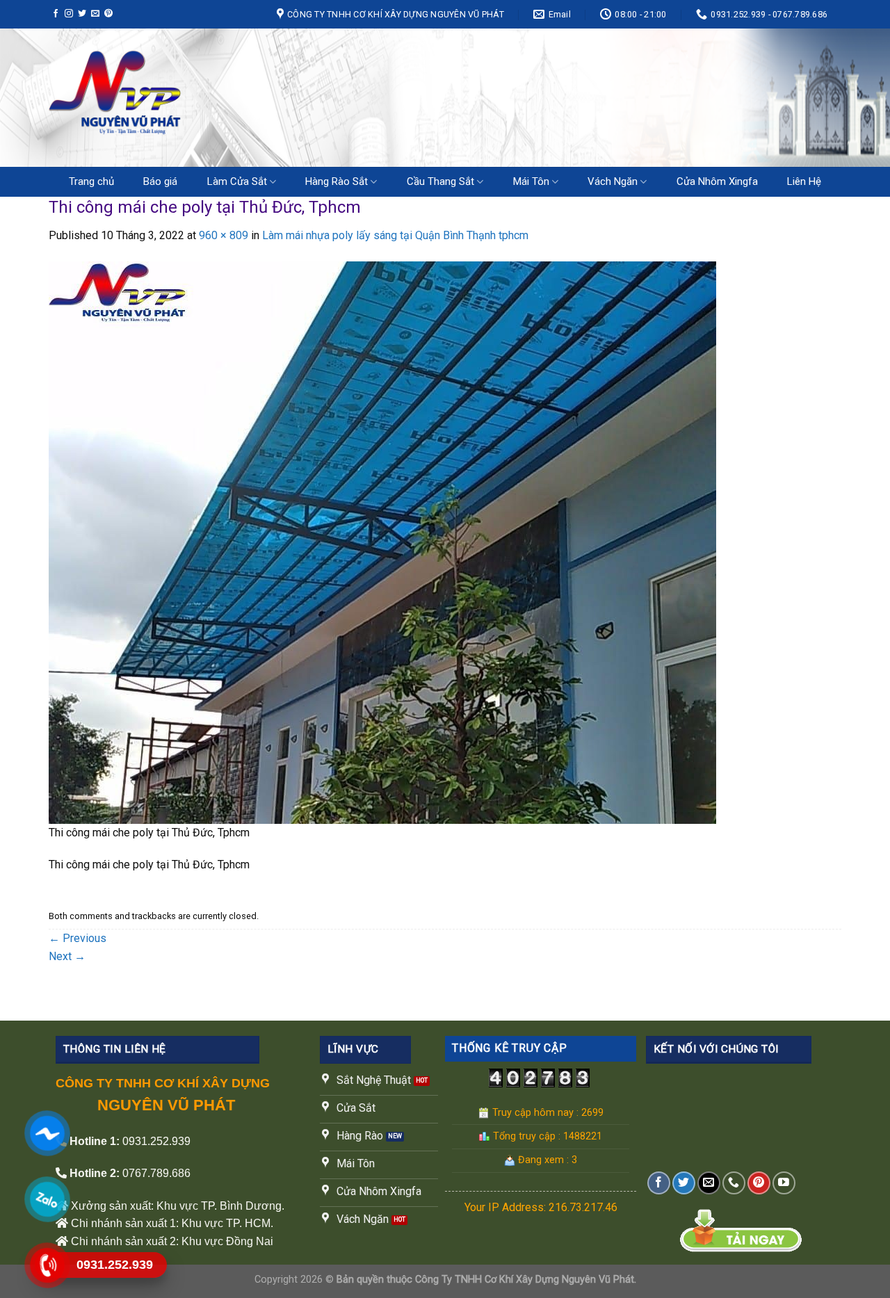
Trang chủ (91, 181)
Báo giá (160, 181)
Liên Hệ (804, 181)
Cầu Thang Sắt (440, 181)
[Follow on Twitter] (82, 14)
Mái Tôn (531, 181)
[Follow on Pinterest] (108, 14)
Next (67, 956)
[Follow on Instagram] (69, 14)
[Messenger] (46, 1133)
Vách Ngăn (613, 181)
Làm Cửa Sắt (237, 181)
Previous (77, 938)
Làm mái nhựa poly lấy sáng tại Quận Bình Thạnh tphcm (395, 235)
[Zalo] (46, 1199)
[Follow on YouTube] (783, 1182)
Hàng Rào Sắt (336, 181)
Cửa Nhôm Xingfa (717, 181)
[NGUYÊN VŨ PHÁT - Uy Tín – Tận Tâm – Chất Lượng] (191, 98)
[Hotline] (46, 1265)
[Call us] (733, 1182)
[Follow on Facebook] (55, 14)
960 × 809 (223, 235)
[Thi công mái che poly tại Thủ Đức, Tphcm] (382, 542)
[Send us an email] (95, 14)
